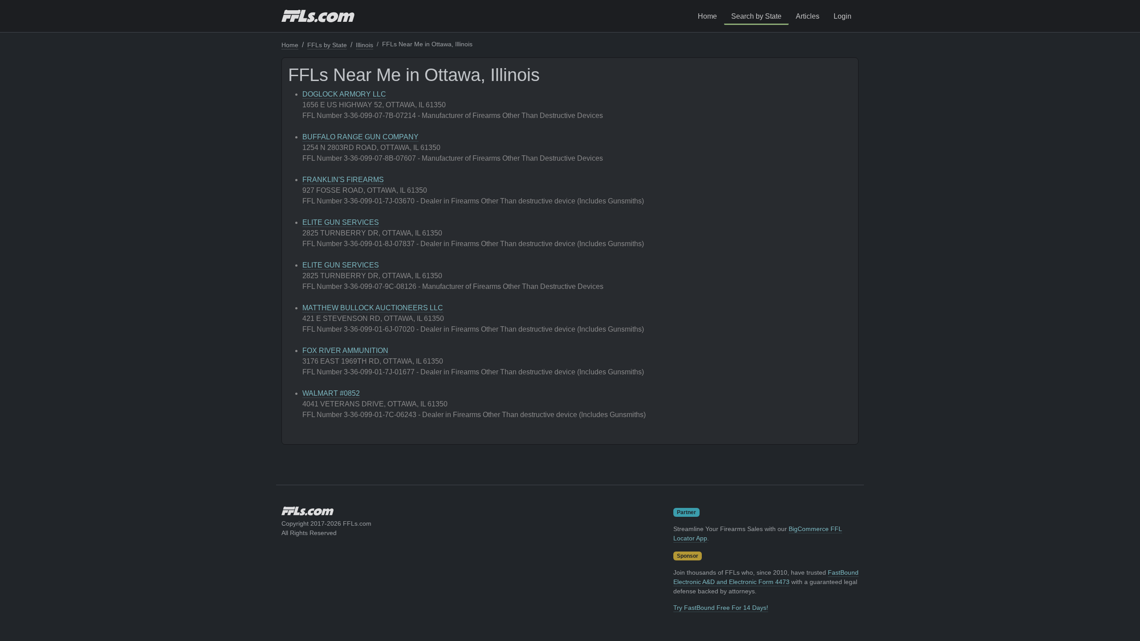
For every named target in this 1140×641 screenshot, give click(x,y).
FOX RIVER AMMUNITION (345, 350)
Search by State (756, 16)
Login (842, 16)
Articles (807, 16)
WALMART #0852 (331, 393)
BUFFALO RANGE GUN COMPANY (360, 137)
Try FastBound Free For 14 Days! (720, 607)
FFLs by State (327, 45)
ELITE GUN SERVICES (340, 222)
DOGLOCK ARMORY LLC (344, 94)
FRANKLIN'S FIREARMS (343, 179)
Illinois (364, 45)
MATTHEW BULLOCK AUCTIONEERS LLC (372, 308)
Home (707, 16)
